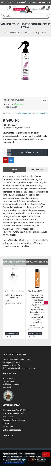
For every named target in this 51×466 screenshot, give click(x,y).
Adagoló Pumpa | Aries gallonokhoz (14, 291)
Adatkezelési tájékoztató (13, 462)
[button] (5, 302)
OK (47, 454)
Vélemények (37, 170)
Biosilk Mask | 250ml (36, 291)
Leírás (14, 170)
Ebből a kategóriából (37, 262)
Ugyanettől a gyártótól (14, 262)
